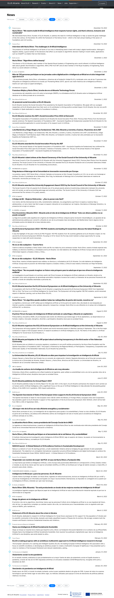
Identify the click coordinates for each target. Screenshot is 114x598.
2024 (38, 19)
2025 (31, 19)
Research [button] (35, 3)
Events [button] (43, 3)
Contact (47, 594)
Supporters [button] (73, 3)
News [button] (60, 3)
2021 (59, 19)
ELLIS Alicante (14, 3)
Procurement (23, 594)
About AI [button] (52, 3)
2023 (45, 19)
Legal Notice (40, 594)
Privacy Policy (31, 594)
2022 (52, 19)
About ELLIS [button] (25, 3)
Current (21, 19)
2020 (66, 19)
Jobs (66, 3)
